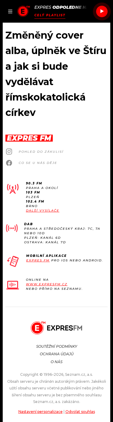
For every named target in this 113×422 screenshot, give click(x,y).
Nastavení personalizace (40, 411)
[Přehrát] (102, 11)
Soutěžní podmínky (56, 346)
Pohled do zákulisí (41, 152)
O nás (56, 362)
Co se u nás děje (38, 163)
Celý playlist (49, 15)
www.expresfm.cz (46, 284)
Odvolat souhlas (80, 411)
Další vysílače (42, 211)
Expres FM (38, 260)
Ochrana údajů (57, 354)
